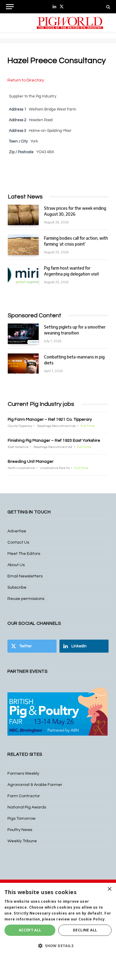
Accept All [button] (30, 930)
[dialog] (58, 919)
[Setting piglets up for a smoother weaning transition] (23, 334)
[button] (58, 945)
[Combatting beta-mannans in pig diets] (23, 363)
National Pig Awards (26, 807)
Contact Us (18, 542)
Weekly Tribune (22, 841)
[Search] (107, 6)
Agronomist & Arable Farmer (34, 785)
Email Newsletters (25, 576)
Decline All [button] (85, 930)
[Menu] (10, 6)
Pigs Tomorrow (21, 818)
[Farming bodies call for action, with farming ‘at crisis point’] (23, 245)
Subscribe (16, 587)
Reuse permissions (25, 599)
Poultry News (19, 830)
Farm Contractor (23, 796)
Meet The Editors (23, 554)
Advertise (16, 531)
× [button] (109, 889)
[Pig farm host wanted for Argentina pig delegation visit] (23, 275)
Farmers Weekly (23, 773)
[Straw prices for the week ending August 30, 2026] (23, 215)
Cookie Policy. (92, 919)
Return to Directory (25, 80)
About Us (16, 565)
